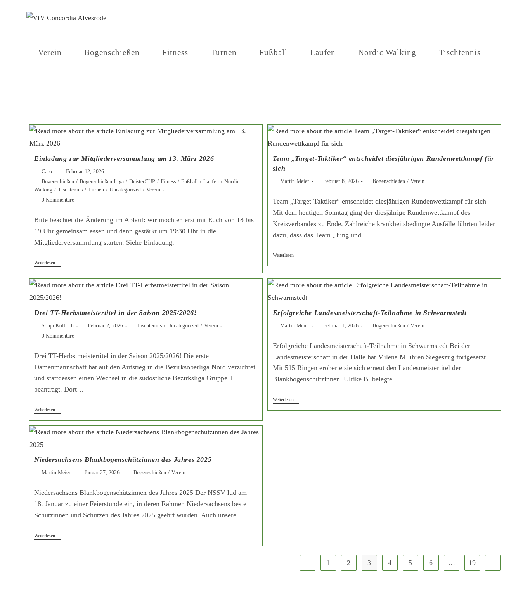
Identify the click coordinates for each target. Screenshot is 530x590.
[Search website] (41, 87)
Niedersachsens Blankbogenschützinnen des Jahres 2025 (122, 459)
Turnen (96, 190)
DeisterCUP (142, 181)
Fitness (168, 181)
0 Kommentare (58, 200)
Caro (47, 171)
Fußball (189, 181)
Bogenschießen (58, 181)
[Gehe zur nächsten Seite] (493, 563)
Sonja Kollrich (58, 326)
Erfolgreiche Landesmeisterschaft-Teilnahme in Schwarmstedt (370, 313)
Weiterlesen (47, 262)
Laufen (211, 181)
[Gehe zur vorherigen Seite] (307, 563)
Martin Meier (294, 181)
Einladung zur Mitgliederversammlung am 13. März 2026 (124, 158)
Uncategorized (125, 190)
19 (472, 563)
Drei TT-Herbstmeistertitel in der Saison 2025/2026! (115, 313)
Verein (153, 190)
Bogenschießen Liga (102, 181)
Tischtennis (70, 190)
